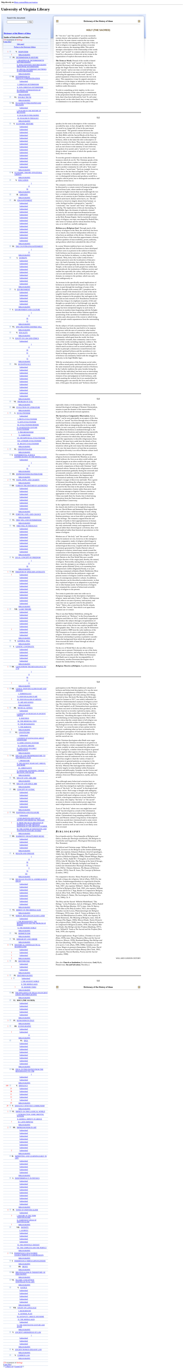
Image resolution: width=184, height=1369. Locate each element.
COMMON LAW (23, 1355)
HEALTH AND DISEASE (25, 853)
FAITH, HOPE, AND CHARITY (28, 480)
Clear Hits (7, 42)
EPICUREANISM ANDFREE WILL (29, 327)
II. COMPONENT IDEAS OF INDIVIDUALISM (26, 1221)
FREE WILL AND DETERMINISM (28, 520)
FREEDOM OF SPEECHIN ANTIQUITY (30, 572)
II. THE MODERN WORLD (27, 928)
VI (27, 359)
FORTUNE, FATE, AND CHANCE (28, 514)
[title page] (20, 44)
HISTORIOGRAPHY (25, 976)
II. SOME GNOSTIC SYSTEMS (28, 743)
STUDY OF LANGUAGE (27, 1308)
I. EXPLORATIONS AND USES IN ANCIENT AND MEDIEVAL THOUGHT (31, 819)
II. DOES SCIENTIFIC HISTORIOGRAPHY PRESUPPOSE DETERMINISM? (31, 65)
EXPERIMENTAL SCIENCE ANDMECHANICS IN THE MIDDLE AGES (30, 456)
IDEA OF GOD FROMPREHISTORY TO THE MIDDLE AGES (30, 757)
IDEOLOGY (23, 1086)
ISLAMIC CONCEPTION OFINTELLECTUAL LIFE (25, 1281)
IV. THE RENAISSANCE (26, 724)
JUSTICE (23, 1288)
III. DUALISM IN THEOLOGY (28, 118)
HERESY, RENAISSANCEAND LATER (30, 916)
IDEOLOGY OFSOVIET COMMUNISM (30, 1106)
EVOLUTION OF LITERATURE (28, 407)
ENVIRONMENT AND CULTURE (27, 310)
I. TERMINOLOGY (24, 693)
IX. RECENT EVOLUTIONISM (28, 443)
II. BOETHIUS (24, 718)
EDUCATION (23, 180)
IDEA (26, 1041)
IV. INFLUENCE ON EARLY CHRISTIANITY (27, 749)
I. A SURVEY (23, 1230)
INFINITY (25, 1227)
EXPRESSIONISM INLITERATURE (29, 474)
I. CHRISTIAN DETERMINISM (28, 84)
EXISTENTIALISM (25, 449)
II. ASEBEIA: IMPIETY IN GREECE (29, 1119)
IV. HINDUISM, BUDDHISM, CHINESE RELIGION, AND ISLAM (30, 771)
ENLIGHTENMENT (24, 200)
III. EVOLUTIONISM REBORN (28, 425)
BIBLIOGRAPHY (24, 55)
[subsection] (24, 81)
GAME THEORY (25, 609)
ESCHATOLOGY (24, 364)
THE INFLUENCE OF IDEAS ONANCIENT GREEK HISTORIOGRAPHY (31, 994)
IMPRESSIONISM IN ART (26, 1127)
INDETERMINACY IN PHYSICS (27, 1178)
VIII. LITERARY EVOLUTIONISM (29, 441)
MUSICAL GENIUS (25, 708)
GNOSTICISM (24, 732)
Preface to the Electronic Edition (25, 47)
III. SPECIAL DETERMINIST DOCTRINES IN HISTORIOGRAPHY (31, 70)
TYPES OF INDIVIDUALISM (27, 1210)
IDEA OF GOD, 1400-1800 (26, 778)
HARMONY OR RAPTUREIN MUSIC (30, 836)
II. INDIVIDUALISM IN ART (27, 696)
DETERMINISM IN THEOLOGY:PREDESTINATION (28, 77)
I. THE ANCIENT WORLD (30, 981)
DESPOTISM (23, 52)
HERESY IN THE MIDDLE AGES (28, 910)
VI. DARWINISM (24, 435)
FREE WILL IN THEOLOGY (27, 526)
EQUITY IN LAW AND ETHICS (27, 338)
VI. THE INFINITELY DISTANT (28, 1245)
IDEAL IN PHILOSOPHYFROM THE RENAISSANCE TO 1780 (29, 1070)
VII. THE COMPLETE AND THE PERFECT (32, 1248)
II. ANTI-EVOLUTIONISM (27, 422)
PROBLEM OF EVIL (25, 402)
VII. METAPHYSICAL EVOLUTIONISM (31, 438)
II (29, 186)
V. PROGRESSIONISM (25, 432)
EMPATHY (24, 195)
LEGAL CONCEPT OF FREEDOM (28, 557)
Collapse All (9, 1367)
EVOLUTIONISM (23, 413)
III (27, 189)
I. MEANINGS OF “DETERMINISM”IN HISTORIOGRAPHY (30, 61)
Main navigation (31, 2)
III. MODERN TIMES (28, 987)
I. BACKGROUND (24, 1311)
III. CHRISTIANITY (25, 768)
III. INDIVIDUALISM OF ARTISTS (29, 699)
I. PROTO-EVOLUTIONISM (27, 419)
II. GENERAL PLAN (25, 1314)
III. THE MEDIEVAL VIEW (27, 721)
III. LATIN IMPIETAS (25, 1122)
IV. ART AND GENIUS (25, 702)
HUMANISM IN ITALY (25, 1021)
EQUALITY (23, 333)
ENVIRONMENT (23, 290)
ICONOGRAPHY (24, 1026)
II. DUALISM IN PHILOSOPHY (28, 115)
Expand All (18, 1367)
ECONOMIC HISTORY (24, 124)
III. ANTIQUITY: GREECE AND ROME (30, 1316)
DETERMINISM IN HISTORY (27, 58)
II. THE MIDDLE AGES (29, 984)
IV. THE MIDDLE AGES (26, 1319)
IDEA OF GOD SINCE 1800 (27, 784)
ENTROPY (23, 258)
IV (27, 321)
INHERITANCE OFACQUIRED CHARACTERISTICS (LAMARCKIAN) (29, 1254)
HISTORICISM (24, 961)
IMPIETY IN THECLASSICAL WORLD (30, 1112)
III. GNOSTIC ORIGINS (26, 746)
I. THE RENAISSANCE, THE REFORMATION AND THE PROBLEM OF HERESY (31, 923)
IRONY (25, 1267)
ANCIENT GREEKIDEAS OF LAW (28, 1332)
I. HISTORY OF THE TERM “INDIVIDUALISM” (26, 1216)
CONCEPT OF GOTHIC (26, 790)
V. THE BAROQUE (24, 727)
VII (26, 874)
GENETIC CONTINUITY (25, 647)
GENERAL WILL (23, 641)
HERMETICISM (24, 933)
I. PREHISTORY (24, 760)
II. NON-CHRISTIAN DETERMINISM (30, 87)
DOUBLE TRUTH (24, 97)
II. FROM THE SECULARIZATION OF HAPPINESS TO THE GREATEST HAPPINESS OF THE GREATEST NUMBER (32, 824)
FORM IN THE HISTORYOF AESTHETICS (32, 486)
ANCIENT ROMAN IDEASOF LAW (28, 1350)
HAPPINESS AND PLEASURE (27, 813)
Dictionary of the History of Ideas (17, 33)
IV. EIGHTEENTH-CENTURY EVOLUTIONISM (27, 428)
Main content (19, 2)
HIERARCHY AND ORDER (27, 939)
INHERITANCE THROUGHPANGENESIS (30, 1261)
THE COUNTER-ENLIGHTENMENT (29, 246)
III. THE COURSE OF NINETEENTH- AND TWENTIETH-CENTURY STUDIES (32, 829)
